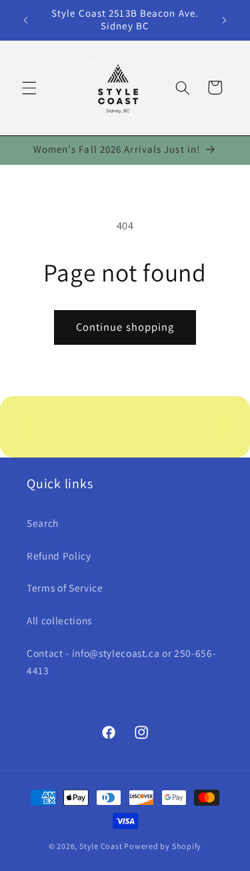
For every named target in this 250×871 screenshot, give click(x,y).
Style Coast (100, 846)
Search (43, 523)
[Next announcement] (224, 20)
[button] (29, 87)
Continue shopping (125, 326)
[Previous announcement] (26, 20)
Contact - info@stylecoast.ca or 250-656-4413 (121, 662)
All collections (59, 620)
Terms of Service (65, 587)
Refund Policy (59, 555)
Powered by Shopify (162, 846)
